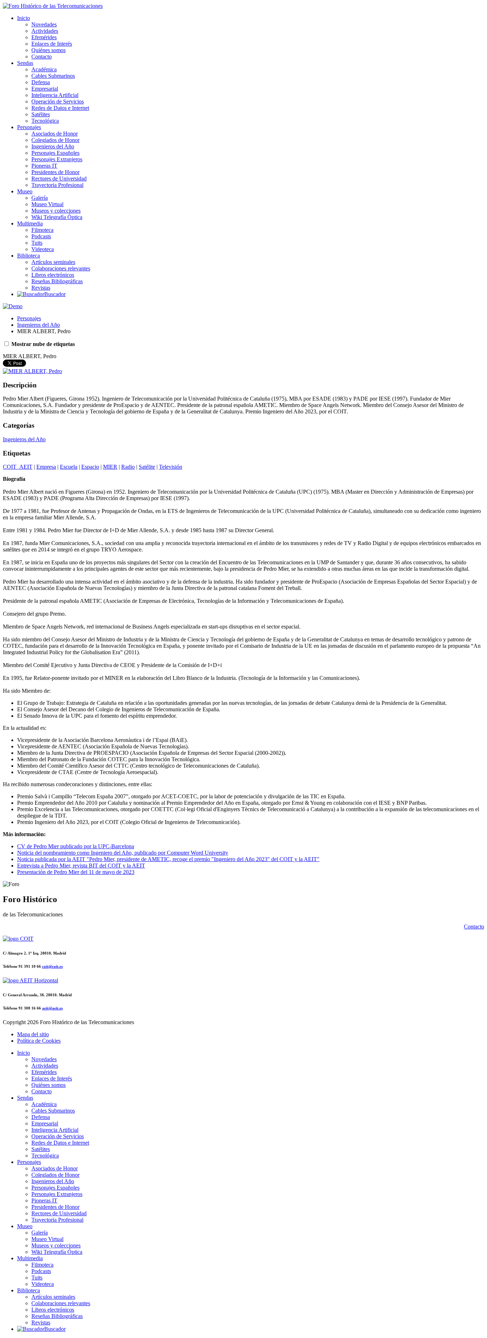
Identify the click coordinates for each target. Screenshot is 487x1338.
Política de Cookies (39, 1041)
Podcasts (41, 236)
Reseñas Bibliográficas (57, 281)
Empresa (46, 467)
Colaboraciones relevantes (60, 268)
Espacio (90, 467)
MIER (110, 467)
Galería (39, 198)
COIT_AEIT (17, 467)
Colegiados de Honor (55, 140)
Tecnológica (45, 121)
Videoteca (42, 249)
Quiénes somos (48, 50)
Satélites (40, 114)
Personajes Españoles (55, 153)
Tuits (36, 243)
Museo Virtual (47, 204)
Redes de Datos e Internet (60, 108)
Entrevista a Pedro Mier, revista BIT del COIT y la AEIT (81, 866)
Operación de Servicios (57, 101)
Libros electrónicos (52, 275)
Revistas (40, 288)
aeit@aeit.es (52, 1008)
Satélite (147, 467)
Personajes (29, 127)
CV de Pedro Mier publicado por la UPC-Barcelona (75, 846)
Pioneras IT (44, 166)
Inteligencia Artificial (54, 95)
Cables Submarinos (53, 76)
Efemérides (44, 37)
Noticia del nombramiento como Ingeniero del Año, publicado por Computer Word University (122, 853)
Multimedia (30, 223)
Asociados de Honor (54, 134)
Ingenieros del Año (52, 146)
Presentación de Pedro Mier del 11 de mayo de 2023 (75, 872)
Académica (44, 69)
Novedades (44, 24)
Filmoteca (42, 230)
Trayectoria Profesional (57, 185)
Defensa (40, 82)
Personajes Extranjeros (56, 159)
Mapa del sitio (33, 1034)
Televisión (170, 467)
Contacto (41, 57)
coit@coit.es (52, 966)
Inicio (23, 18)
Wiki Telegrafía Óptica (56, 217)
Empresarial (44, 89)
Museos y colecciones (56, 211)
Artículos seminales (53, 262)
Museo (24, 191)
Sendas (25, 63)
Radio (128, 467)
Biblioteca (28, 256)
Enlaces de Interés (51, 44)
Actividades (44, 31)
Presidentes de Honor (55, 172)
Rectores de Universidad (59, 178)
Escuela (68, 467)
